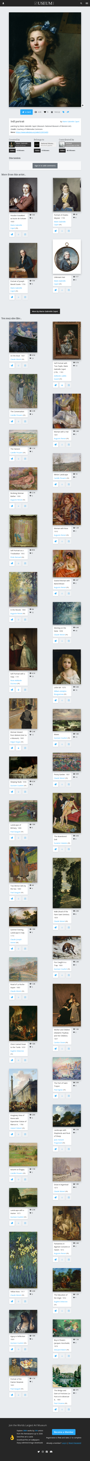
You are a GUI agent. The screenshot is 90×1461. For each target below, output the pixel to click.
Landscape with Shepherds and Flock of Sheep (62, 1133)
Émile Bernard (15, 557)
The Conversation (17, 411)
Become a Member (63, 1432)
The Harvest (15, 449)
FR (17, 228)
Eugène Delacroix (17, 1051)
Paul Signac (58, 1090)
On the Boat (15, 356)
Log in (64, 1443)
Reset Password (75, 1443)
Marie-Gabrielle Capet (71, 121)
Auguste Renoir (16, 500)
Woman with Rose (61, 528)
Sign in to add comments (45, 166)
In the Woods (15, 610)
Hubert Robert (16, 1128)
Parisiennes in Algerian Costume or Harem (62, 1247)
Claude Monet (15, 359)
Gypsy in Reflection (17, 1336)
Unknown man (59, 277)
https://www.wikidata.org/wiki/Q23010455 (32, 132)
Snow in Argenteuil (61, 1184)
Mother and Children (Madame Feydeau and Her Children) (62, 1033)
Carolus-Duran (59, 1042)
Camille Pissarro (16, 415)
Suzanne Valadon (60, 843)
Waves (56, 734)
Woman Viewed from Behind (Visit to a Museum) (18, 735)
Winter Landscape (61, 474)
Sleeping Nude (16, 782)
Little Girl (57, 687)
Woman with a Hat (61, 432)
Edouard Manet (60, 1350)
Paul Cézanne (59, 1403)
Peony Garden (59, 774)
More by (45, 311)
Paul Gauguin (15, 832)
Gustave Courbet (17, 785)
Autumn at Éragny (17, 1169)
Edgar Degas (15, 742)
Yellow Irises (15, 1291)
